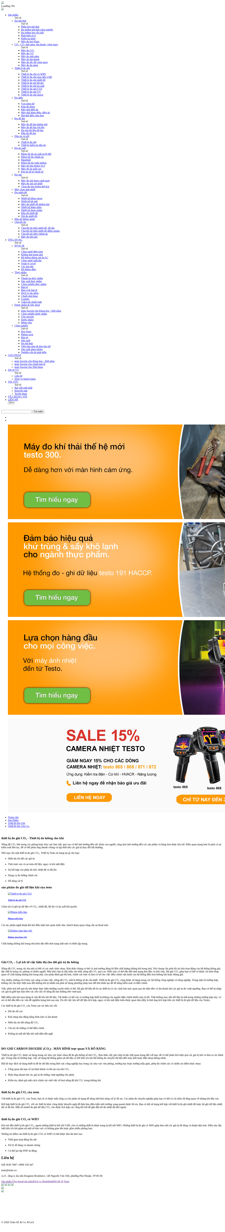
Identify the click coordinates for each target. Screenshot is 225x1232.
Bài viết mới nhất (23, 387)
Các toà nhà (27, 266)
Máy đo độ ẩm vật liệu (32, 127)
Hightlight (47, 1181)
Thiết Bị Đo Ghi (16, 823)
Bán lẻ (24, 287)
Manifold (26, 160)
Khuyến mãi (20, 390)
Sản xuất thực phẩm (31, 281)
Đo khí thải (20, 20)
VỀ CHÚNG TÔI (17, 396)
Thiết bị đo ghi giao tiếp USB (36, 77)
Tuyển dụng (20, 393)
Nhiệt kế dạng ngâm (31, 210)
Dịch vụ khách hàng (25, 379)
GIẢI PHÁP (14, 355)
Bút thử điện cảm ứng (32, 115)
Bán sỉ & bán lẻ (29, 290)
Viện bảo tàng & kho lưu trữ (36, 346)
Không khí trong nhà (32, 254)
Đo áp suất (20, 148)
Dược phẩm (27, 319)
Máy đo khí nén (29, 236)
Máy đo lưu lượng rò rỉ (33, 165)
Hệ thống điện (28, 269)
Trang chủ (13, 817)
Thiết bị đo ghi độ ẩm (32, 83)
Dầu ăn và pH (21, 136)
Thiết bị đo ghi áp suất (32, 86)
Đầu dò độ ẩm (28, 133)
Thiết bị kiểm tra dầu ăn (33, 145)
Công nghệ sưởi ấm (31, 260)
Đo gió (18, 174)
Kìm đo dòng (28, 106)
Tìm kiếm (38, 411)
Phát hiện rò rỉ (28, 35)
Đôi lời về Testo (61, 1181)
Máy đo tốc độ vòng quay (34, 62)
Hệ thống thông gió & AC (34, 257)
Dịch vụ (37, 1181)
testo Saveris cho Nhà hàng (28, 367)
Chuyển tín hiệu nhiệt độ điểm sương (40, 231)
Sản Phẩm (13, 820)
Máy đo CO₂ (28, 50)
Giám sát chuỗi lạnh (31, 302)
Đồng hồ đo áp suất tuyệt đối (36, 154)
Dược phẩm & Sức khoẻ (27, 305)
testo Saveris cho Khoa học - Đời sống (41, 310)
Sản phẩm (13, 14)
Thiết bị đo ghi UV (31, 91)
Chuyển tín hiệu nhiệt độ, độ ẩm (38, 228)
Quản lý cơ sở (28, 263)
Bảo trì (24, 337)
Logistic (25, 299)
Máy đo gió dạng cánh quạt (35, 180)
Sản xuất (25, 340)
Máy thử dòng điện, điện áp (35, 112)
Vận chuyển (27, 316)
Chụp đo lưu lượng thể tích (35, 186)
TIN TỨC (13, 381)
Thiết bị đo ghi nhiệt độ (33, 80)
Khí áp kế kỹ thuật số (32, 171)
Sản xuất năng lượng (32, 349)
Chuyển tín (20, 222)
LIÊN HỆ (13, 399)
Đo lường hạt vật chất (32, 32)
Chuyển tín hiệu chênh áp (34, 233)
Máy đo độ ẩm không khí (34, 124)
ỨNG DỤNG (15, 239)
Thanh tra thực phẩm (32, 278)
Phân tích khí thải (30, 26)
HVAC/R (19, 245)
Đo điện (18, 97)
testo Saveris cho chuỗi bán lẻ (29, 364)
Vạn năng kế (27, 103)
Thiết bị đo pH (28, 142)
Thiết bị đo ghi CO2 (31, 88)
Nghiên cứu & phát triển (33, 352)
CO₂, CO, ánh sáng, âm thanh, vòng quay (36, 44)
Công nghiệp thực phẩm (33, 284)
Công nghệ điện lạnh (32, 251)
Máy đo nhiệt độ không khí (35, 204)
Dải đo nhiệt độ (29, 216)
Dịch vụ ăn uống (30, 293)
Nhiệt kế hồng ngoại (31, 198)
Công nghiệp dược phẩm (34, 313)
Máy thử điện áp (29, 109)
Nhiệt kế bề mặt (29, 201)
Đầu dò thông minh (24, 219)
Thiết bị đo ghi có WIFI (33, 74)
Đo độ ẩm (19, 118)
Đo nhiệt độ (20, 192)
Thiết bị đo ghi (22, 68)
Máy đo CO (27, 53)
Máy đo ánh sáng (30, 56)
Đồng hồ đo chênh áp (32, 157)
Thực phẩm (20, 272)
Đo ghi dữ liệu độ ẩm (32, 130)
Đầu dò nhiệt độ (29, 213)
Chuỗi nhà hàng (29, 296)
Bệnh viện (26, 322)
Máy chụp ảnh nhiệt (24, 189)
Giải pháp (28, 1181)
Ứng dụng (17, 1181)
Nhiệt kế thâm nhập (31, 207)
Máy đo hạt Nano (30, 41)
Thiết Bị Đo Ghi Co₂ (19, 826)
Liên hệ (18, 376)
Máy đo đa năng (29, 65)
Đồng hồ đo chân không (33, 162)
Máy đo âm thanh (30, 59)
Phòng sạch (27, 334)
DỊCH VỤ (13, 370)
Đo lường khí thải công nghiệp (37, 29)
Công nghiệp (21, 325)
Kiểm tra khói (28, 38)
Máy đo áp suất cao (31, 168)
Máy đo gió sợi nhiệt (31, 183)
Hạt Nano (26, 331)
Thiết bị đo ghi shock (32, 94)
